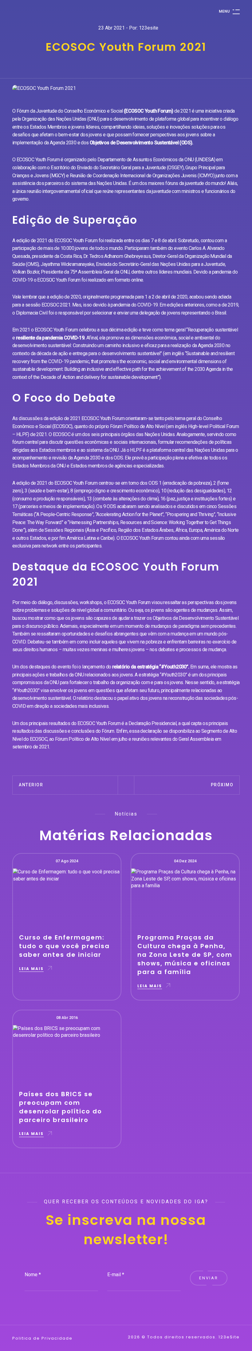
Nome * (33, 1274)
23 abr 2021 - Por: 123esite (128, 28)
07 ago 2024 (67, 861)
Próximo (222, 784)
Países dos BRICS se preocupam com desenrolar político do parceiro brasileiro (60, 1107)
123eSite (229, 1337)
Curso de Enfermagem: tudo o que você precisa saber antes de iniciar (64, 946)
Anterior (31, 784)
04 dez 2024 (185, 861)
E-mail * (115, 1274)
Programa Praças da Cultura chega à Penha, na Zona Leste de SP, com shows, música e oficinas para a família (184, 954)
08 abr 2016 (67, 1017)
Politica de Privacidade (42, 1338)
